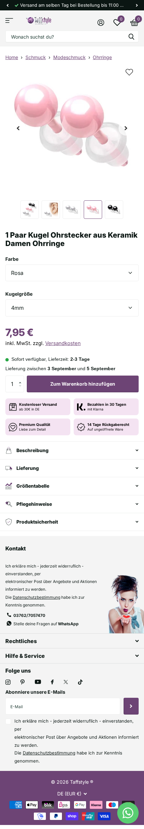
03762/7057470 (29, 615)
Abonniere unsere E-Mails (35, 692)
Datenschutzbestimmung (36, 597)
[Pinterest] (22, 682)
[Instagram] (7, 682)
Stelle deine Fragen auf (46, 623)
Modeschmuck (69, 57)
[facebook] (52, 682)
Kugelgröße (18, 294)
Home (11, 57)
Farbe (11, 259)
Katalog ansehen (9, 20)
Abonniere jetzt (131, 706)
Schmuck (35, 57)
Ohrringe (102, 57)
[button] (7, 5)
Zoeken (131, 36)
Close (72, 641)
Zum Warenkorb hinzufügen (82, 384)
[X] (66, 682)
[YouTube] (38, 682)
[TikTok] (80, 682)
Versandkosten (63, 343)
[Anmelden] (100, 22)
